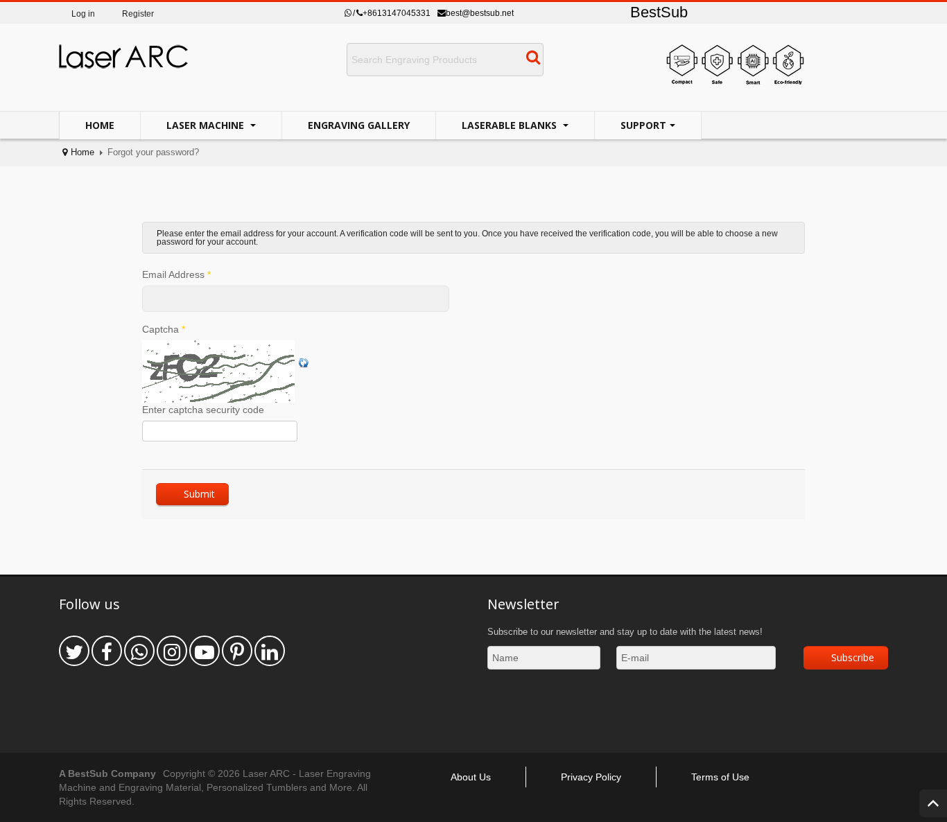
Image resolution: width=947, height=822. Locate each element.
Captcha (163, 329)
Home (99, 125)
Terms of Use (720, 776)
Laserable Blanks (510, 125)
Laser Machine (206, 125)
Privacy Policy (591, 776)
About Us (471, 776)
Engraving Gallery (359, 125)
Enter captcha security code (203, 409)
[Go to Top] (933, 803)
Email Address (176, 274)
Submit (199, 493)
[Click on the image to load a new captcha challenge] (220, 371)
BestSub (659, 12)
